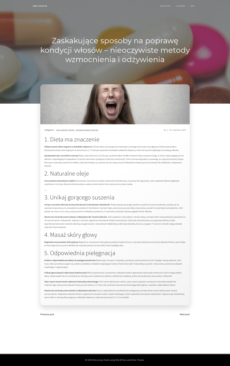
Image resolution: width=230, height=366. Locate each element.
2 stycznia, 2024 (179, 130)
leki (192, 6)
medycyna (165, 6)
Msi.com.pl (40, 6)
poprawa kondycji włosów (87, 130)
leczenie (180, 6)
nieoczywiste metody (65, 130)
